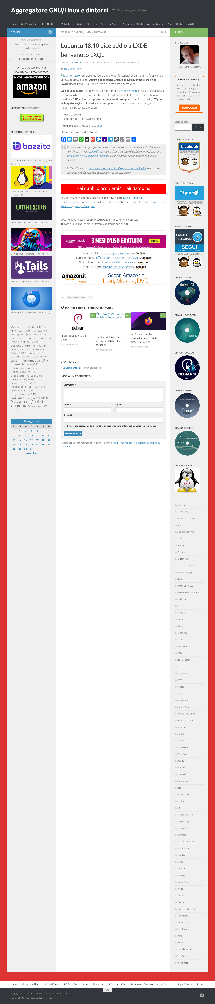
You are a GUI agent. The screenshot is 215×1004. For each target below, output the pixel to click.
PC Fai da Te (67, 24)
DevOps (17, 349)
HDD (179, 653)
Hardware (182, 646)
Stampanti (182, 875)
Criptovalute (183, 559)
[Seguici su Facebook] (50, 32)
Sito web (68, 415)
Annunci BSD (183, 511)
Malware (33, 379)
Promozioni (182, 781)
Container (44, 338)
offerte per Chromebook (117, 262)
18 (37, 440)
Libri (179, 693)
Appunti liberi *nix (185, 532)
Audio (180, 538)
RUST (44, 398)
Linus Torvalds (20, 376)
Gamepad (182, 619)
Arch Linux (40, 331)
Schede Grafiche (185, 814)
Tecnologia (182, 915)
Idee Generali (183, 660)
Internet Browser (25, 364)
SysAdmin (27, 401)
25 (37, 444)
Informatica (35, 360)
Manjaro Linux (18, 383)
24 (31, 444)
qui (100, 125)
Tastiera (181, 902)
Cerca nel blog (181, 121)
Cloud (16, 338)
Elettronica (182, 599)
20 (49, 440)
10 (31, 435)
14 (14, 440)
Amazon (181, 505)
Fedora (17, 353)
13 (49, 435)
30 (25, 449)
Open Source (183, 754)
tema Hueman (46, 998)
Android (25, 331)
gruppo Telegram (84, 206)
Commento (70, 385)
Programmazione (23, 394)
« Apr (28, 453)
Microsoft (31, 383)
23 (25, 444)
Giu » (35, 453)
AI (14, 331)
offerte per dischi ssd (117, 253)
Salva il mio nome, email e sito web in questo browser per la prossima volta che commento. (111, 426)
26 (43, 444)
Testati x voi (183, 922)
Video (180, 942)
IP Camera (182, 673)
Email (118, 405)
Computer (29, 338)
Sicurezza (92, 24)
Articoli (15, 335)
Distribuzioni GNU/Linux (76, 32)
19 (43, 440)
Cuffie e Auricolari (185, 565)
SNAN (180, 862)
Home (14, 24)
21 (14, 444)
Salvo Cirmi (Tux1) (72, 62)
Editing (38, 349)
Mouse (180, 734)
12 (43, 435)
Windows (39, 406)
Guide (80, 24)
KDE (16, 368)
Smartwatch (183, 855)
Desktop (33, 342)
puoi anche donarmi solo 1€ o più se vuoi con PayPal (117, 168)
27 (49, 444)
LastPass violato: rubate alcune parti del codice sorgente (109, 341)
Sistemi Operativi (185, 841)
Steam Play (182, 882)
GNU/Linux (182, 633)
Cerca (198, 127)
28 (14, 449)
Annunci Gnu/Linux (186, 518)
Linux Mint (19, 379)
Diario (180, 579)
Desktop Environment (76, 297)
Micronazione (183, 700)
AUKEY (180, 545)
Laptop (180, 686)
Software (100, 32)
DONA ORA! (189, 107)
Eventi (180, 606)
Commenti (72, 368)
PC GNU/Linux (49, 24)
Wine (14, 410)
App (179, 525)
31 (31, 449)
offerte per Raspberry (117, 266)
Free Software (34, 353)
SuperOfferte (175, 24)
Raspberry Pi (19, 398)
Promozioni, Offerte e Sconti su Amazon (143, 24)
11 (37, 435)
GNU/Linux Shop (29, 24)
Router (180, 801)
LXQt (90, 297)
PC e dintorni (183, 767)
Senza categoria (184, 821)
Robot (180, 787)
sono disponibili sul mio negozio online (87, 155)
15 (19, 440)
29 (19, 449)
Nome (67, 405)
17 (31, 440)
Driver (28, 349)
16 (25, 440)
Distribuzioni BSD (185, 585)
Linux (36, 375)
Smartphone (183, 848)
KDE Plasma (30, 368)
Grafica (16, 361)
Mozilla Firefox (22, 386)
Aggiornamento (29, 327)
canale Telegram (133, 197)
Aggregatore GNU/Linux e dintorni (59, 10)
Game (16, 357)
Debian (18, 341)
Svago (180, 888)
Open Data (182, 747)
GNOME (29, 356)
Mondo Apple (184, 707)
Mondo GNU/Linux (186, 713)
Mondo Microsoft (185, 720)
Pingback (94, 368)
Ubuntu (21, 406)
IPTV (179, 680)
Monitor (181, 727)
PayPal (180, 761)
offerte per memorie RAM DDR (117, 257)
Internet (181, 666)
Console (181, 552)
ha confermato (129, 90)
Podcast (27, 390)
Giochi (180, 626)
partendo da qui (94, 151)
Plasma (15, 391)
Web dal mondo (185, 949)
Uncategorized (184, 929)
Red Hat (34, 398)
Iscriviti (190, 24)
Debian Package (184, 572)
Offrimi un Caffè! (109, 24)
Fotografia (182, 612)
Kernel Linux (23, 372)
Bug (26, 334)
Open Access (183, 740)
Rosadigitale (183, 794)
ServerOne (182, 828)
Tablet (180, 895)
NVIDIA (40, 387)
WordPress (182, 963)
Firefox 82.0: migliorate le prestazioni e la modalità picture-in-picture (145, 338)
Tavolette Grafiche (186, 909)
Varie (179, 936)
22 (19, 444)
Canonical (39, 335)
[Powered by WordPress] (23, 998)
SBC (179, 808)
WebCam (181, 956)
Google (43, 357)
